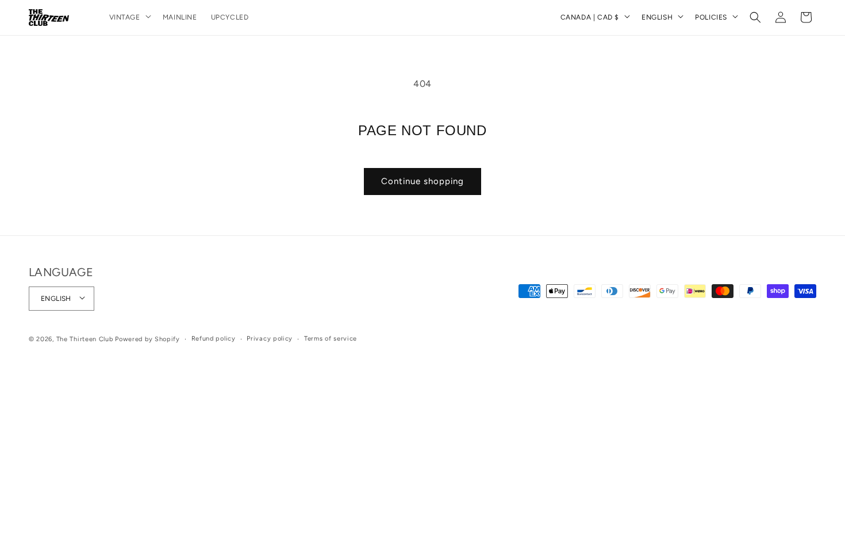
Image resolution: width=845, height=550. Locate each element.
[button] (129, 17)
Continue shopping (422, 181)
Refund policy (213, 338)
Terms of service (330, 338)
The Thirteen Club (84, 339)
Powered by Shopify (147, 339)
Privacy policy (270, 338)
